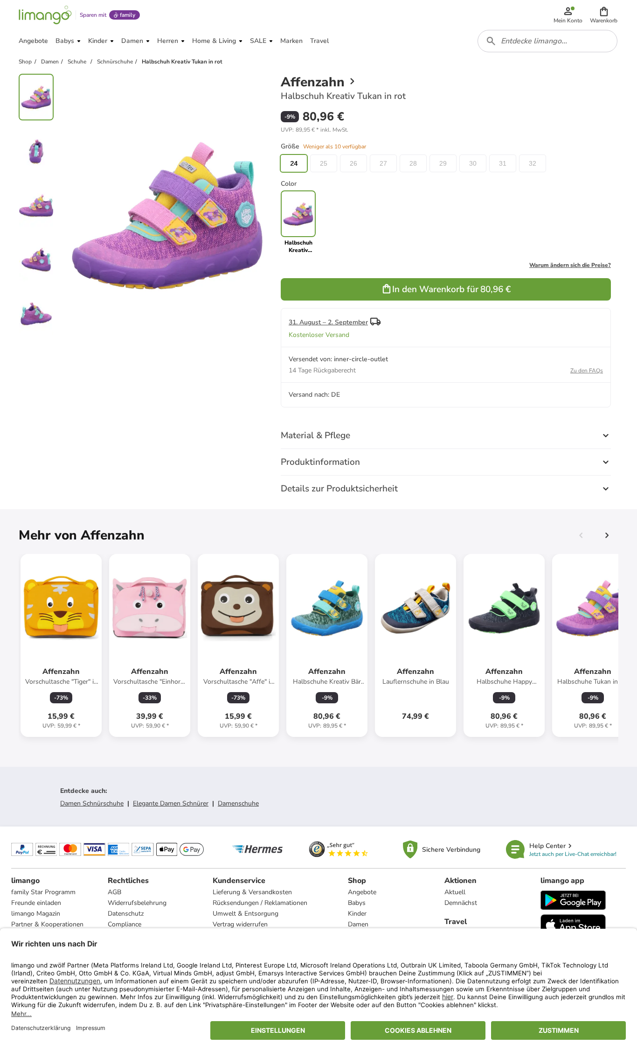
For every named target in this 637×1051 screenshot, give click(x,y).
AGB (114, 892)
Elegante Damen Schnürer (170, 803)
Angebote (362, 892)
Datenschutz (126, 913)
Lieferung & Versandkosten (252, 892)
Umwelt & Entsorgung (245, 913)
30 (473, 163)
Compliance (124, 924)
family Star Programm (43, 892)
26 (353, 163)
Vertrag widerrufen (240, 924)
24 (294, 163)
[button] (603, 15)
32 (532, 163)
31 (502, 163)
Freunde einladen (36, 902)
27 (383, 163)
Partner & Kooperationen (47, 924)
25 (323, 163)
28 (413, 163)
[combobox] (547, 41)
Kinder (357, 913)
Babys (357, 902)
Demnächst (460, 902)
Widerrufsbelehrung (137, 902)
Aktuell (454, 892)
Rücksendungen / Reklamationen (260, 902)
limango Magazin (35, 913)
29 (443, 163)
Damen (358, 924)
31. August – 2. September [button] (328, 322)
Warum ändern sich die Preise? (570, 265)
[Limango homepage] (45, 15)
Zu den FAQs (586, 370)
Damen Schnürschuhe (92, 803)
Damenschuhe (238, 803)
